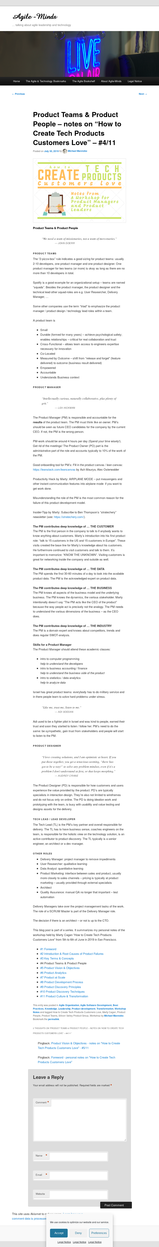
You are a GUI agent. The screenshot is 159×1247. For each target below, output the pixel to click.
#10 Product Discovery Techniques (62, 991)
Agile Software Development (96, 1005)
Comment (42, 1102)
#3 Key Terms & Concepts (57, 958)
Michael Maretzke (77, 151)
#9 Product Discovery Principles (60, 987)
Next (143, 94)
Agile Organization (69, 1005)
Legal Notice (64, 1242)
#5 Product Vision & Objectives (60, 968)
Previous (18, 94)
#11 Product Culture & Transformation (64, 996)
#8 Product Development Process (61, 982)
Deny (78, 1233)
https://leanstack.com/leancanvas (54, 469)
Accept (58, 1233)
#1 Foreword (48, 949)
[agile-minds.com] (53, 16)
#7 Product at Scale (52, 977)
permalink (53, 1019)
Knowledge (51, 1008)
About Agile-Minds (111, 81)
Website (40, 1194)
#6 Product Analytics (53, 973)
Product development (83, 1008)
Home (16, 81)
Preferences (99, 1233)
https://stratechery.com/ (69, 517)
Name (41, 1155)
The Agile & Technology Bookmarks (46, 81)
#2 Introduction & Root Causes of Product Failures (72, 954)
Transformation (105, 1008)
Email (41, 1175)
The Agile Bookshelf (83, 81)
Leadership (64, 1008)
